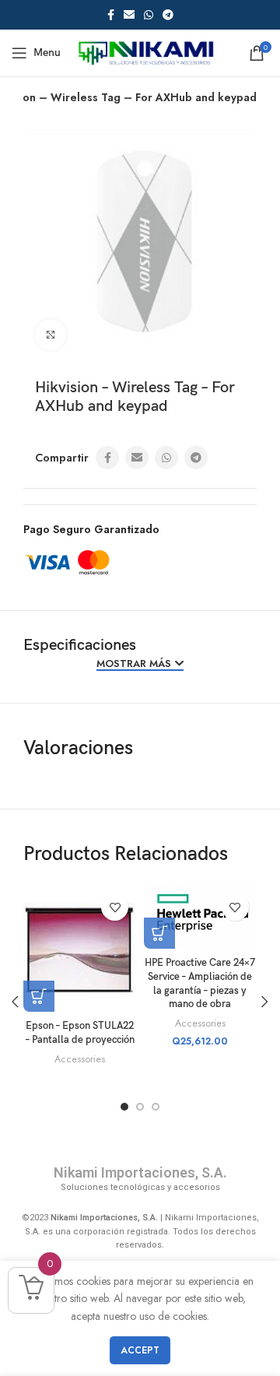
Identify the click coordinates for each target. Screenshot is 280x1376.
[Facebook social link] (111, 15)
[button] (159, 933)
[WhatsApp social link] (148, 15)
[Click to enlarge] (50, 334)
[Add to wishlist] (114, 907)
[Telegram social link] (168, 15)
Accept (140, 1350)
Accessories (79, 1059)
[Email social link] (129, 15)
